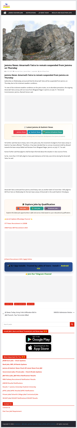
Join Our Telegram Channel (39, 274)
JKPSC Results (15, 391)
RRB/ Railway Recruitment (12, 379)
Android (65, 265)
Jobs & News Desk (44, 71)
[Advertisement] (38, 108)
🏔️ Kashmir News (34, 132)
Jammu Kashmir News (20, 304)
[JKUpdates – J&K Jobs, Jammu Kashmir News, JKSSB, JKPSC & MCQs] (5, 13)
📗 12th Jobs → (37, 208)
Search (72, 324)
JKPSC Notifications (27, 391)
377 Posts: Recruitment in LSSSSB (16, 223)
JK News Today (44, 13)
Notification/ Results (28, 379)
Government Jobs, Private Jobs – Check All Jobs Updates (22, 372)
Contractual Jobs (32, 394)
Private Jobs (7, 394)
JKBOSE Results (8, 383)
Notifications (31, 13)
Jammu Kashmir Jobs (16, 13)
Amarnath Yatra (18, 71)
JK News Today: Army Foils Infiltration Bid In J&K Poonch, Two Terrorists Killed (20, 313)
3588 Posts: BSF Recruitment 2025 (16, 228)
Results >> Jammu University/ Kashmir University (19, 387)
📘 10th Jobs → (22, 208)
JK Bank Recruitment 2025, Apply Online (18, 259)
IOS (38, 268)
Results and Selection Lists (62, 13)
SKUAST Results (32, 398)
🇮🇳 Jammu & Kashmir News (52, 132)
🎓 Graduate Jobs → (52, 208)
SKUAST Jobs (7, 398)
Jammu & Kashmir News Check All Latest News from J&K (22, 368)
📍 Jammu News (20, 132)
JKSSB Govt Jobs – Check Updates (14, 361)
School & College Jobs (19, 394)
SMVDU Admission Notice (63, 312)
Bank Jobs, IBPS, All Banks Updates (15, 364)
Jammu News (27, 71)
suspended (34, 71)
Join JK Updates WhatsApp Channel (18, 219)
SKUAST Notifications (19, 398)
